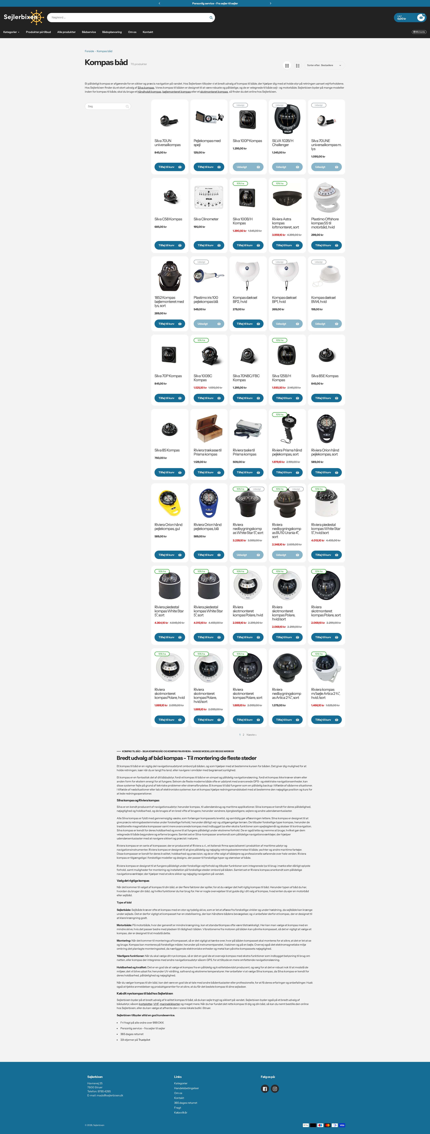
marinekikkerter (170, 1004)
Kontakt (179, 1098)
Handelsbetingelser (186, 1088)
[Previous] (159, 3)
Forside (89, 51)
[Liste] (298, 65)
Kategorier (180, 1083)
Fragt (177, 1107)
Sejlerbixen (98, 1125)
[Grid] (287, 65)
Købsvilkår (180, 1112)
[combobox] (108, 106)
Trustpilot (144, 1039)
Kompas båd (104, 51)
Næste (251, 734)
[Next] (270, 3)
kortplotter (145, 1004)
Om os (178, 1093)
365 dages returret (185, 1102)
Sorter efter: (313, 65)
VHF (156, 1004)
